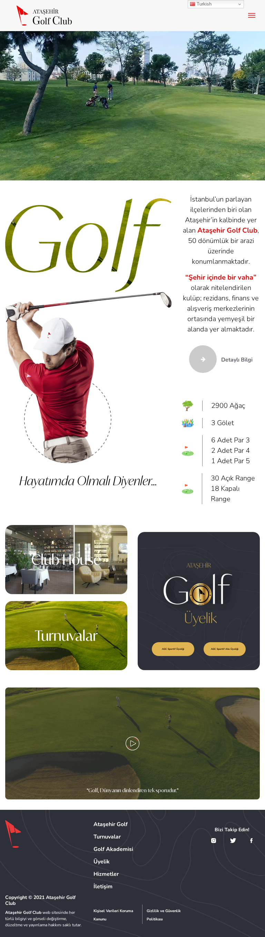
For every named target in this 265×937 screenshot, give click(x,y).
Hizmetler (106, 874)
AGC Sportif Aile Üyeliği (224, 648)
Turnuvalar (66, 635)
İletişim (103, 886)
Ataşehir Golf (111, 824)
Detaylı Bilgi (236, 360)
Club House (66, 559)
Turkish (203, 4)
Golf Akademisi (113, 849)
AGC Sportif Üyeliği (173, 648)
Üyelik (102, 861)
